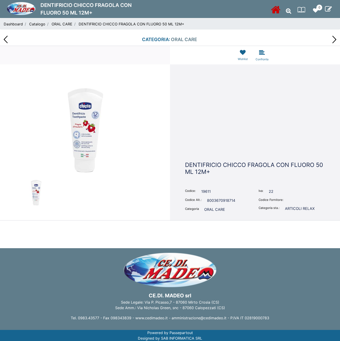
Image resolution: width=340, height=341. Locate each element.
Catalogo (37, 24)
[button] (85, 129)
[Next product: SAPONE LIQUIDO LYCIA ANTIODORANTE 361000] (334, 39)
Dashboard (13, 24)
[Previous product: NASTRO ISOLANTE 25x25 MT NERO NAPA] (5, 39)
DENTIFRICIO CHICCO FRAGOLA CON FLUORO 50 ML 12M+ (131, 24)
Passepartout (181, 332)
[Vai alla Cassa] (328, 9)
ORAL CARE (62, 24)
